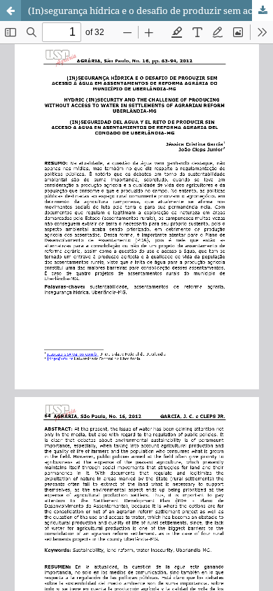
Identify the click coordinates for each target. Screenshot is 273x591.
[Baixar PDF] (262, 10)
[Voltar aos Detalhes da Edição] (10, 10)
